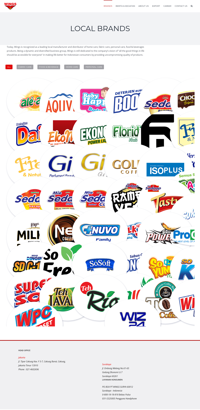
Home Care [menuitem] (72, 67)
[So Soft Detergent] (100, 246)
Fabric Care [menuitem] (25, 67)
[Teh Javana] (67, 278)
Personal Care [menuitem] (94, 67)
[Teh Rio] (100, 278)
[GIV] (67, 148)
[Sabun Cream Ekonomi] (132, 244)
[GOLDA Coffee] (132, 148)
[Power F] (165, 216)
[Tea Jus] (132, 277)
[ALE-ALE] (34, 82)
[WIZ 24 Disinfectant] (132, 303)
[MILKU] (34, 213)
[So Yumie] (165, 249)
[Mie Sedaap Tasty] (165, 183)
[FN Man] (165, 115)
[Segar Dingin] (34, 246)
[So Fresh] (67, 246)
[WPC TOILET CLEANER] (34, 306)
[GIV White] (100, 148)
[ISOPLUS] (165, 151)
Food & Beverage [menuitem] (48, 67)
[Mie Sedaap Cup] (100, 180)
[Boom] (132, 82)
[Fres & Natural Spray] (34, 148)
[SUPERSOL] (34, 273)
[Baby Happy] (100, 82)
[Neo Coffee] (67, 213)
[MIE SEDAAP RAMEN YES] (132, 180)
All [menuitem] (9, 67)
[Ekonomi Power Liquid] (100, 115)
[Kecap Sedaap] (34, 180)
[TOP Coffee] (165, 281)
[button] (192, 5)
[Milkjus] (132, 212)
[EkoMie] (67, 115)
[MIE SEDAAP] (67, 180)
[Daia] (34, 115)
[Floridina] (132, 115)
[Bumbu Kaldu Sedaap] (165, 82)
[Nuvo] (100, 213)
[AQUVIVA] (67, 82)
